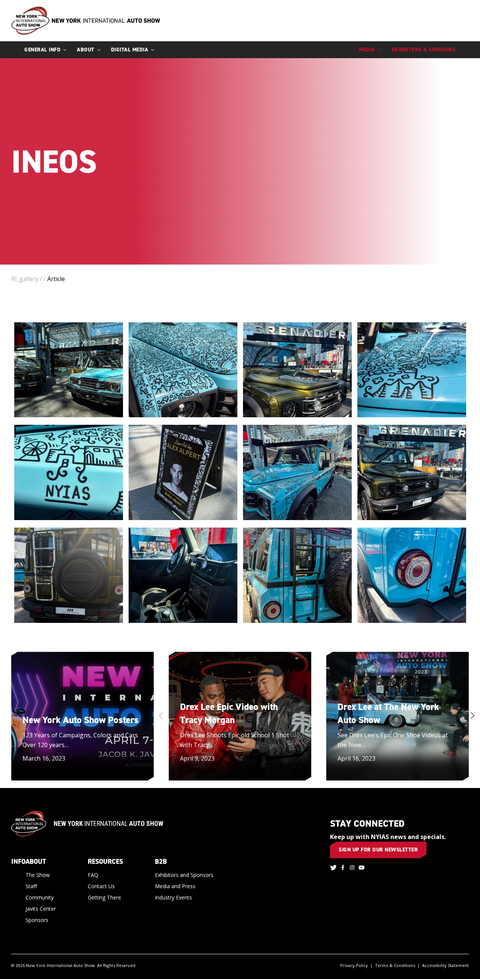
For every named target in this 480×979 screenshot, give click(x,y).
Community (40, 897)
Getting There (104, 897)
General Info (42, 49)
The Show (38, 874)
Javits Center (41, 908)
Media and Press (175, 886)
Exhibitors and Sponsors (184, 874)
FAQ (93, 874)
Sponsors (37, 919)
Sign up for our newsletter (378, 849)
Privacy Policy (354, 965)
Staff (31, 886)
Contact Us (101, 886)
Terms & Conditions (395, 965)
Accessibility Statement (445, 965)
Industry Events (173, 897)
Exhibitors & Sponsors (424, 49)
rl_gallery (24, 279)
